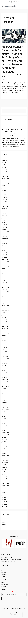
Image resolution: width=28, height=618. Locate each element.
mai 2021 (4, 298)
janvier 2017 (4, 402)
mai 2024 (4, 220)
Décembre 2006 (5, 455)
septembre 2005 (5, 490)
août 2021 (4, 294)
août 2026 (4, 158)
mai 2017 (4, 395)
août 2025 (4, 185)
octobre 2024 (5, 208)
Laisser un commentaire (7, 74)
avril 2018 (4, 370)
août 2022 (4, 268)
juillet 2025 (4, 188)
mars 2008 (4, 446)
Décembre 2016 (5, 405)
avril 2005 (4, 499)
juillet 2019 (4, 338)
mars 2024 (4, 224)
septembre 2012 (5, 421)
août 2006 (4, 465)
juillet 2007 (4, 448)
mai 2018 (4, 368)
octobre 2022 (5, 264)
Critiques (4, 517)
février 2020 (4, 321)
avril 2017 (4, 398)
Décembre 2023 (5, 231)
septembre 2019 (5, 333)
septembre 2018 (5, 358)
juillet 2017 (4, 391)
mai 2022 (4, 275)
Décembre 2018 (5, 354)
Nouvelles (16, 74)
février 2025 (4, 199)
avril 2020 (4, 317)
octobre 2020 (5, 308)
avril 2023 (4, 250)
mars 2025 (4, 197)
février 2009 (4, 428)
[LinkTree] (9, 2)
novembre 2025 (5, 178)
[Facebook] (11, 2)
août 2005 (4, 492)
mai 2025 (4, 192)
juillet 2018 (4, 363)
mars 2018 (4, 372)
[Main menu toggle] (25, 6)
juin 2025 (4, 190)
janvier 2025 (4, 201)
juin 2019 (4, 340)
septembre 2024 (5, 211)
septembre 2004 (5, 506)
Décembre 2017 (5, 379)
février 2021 (4, 303)
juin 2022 (4, 273)
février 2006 (4, 478)
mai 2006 (4, 472)
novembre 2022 (5, 261)
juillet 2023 (4, 243)
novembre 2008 (5, 432)
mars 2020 (4, 319)
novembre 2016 (5, 407)
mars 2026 (4, 169)
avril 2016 (4, 414)
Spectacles (4, 527)
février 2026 (4, 171)
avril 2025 (4, 195)
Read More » (5, 96)
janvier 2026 (4, 174)
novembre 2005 (5, 485)
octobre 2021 (5, 289)
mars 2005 (4, 502)
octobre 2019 (5, 331)
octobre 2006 (5, 460)
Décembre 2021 (5, 285)
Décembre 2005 (5, 483)
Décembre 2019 (5, 326)
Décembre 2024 (5, 204)
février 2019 (4, 349)
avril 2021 (4, 301)
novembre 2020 (5, 305)
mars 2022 (4, 280)
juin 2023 (4, 245)
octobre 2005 (5, 488)
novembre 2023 (5, 234)
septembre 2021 (5, 291)
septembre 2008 (5, 435)
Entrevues (4, 520)
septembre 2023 (5, 238)
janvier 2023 (4, 257)
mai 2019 (4, 342)
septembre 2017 (5, 386)
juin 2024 (4, 218)
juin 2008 (4, 442)
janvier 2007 (4, 453)
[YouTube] (18, 2)
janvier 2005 (4, 504)
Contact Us (4, 586)
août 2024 (4, 213)
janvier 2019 (4, 351)
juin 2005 (4, 497)
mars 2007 (4, 451)
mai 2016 (4, 411)
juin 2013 (4, 418)
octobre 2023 (5, 236)
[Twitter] (14, 2)
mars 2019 (4, 347)
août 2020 (4, 312)
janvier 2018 (4, 377)
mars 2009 (4, 425)
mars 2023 (4, 252)
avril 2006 (4, 474)
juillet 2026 (4, 160)
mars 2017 (4, 400)
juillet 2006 (4, 467)
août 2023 (4, 241)
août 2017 (4, 388)
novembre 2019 (5, 328)
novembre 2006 (5, 458)
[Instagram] (16, 2)
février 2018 (4, 375)
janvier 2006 (4, 481)
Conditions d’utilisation (14, 614)
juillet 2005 (4, 495)
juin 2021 (4, 296)
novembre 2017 (5, 381)
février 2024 (4, 227)
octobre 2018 (5, 356)
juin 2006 (4, 469)
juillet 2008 (4, 439)
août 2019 (4, 335)
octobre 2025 (5, 181)
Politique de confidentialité (14, 613)
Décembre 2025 (5, 176)
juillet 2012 (4, 423)
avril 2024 (4, 222)
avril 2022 (4, 278)
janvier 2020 (4, 324)
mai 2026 (4, 165)
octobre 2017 (5, 384)
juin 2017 (4, 393)
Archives (3, 576)
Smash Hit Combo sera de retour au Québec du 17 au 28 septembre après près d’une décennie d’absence (14, 125)
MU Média (4, 522)
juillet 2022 (4, 271)
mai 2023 (4, 248)
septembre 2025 (5, 183)
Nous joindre (4, 584)
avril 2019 (4, 345)
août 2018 (4, 361)
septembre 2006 (5, 462)
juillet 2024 (4, 215)
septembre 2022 (5, 266)
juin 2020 (4, 315)
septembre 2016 (5, 409)
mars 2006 (4, 476)
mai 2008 (4, 444)
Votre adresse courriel (7, 592)
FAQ (14, 611)
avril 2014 (4, 416)
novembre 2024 (5, 206)
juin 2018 (4, 365)
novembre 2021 (5, 287)
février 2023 (4, 254)
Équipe (3, 582)
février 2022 (4, 282)
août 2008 (4, 437)
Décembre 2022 (5, 259)
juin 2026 (4, 162)
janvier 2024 (4, 229)
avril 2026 (4, 167)
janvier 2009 (4, 430)
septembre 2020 (5, 310)
